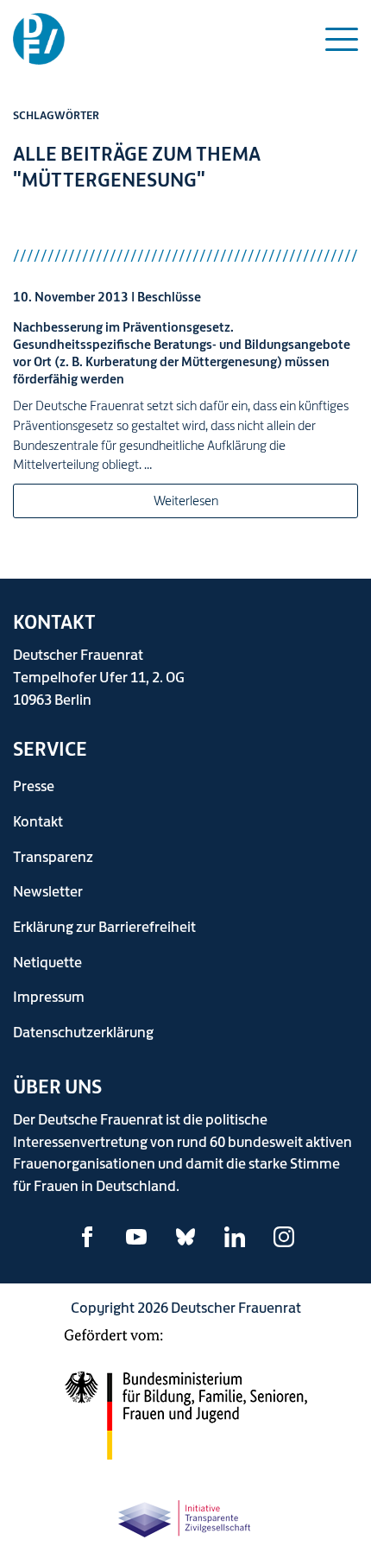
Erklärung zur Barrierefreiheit (104, 926)
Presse (33, 785)
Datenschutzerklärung (83, 1032)
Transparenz (53, 856)
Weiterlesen (186, 500)
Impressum (49, 996)
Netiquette (47, 962)
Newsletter (48, 891)
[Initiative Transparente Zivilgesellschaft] (185, 1515)
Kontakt (38, 821)
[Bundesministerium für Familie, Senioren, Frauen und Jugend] (185, 1403)
